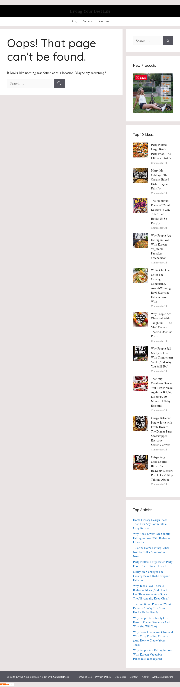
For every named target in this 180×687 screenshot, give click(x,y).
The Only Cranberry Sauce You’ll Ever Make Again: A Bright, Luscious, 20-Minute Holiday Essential (162, 392)
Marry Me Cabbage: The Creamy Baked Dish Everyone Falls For (160, 179)
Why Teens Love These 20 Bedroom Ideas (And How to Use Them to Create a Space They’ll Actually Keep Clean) (151, 592)
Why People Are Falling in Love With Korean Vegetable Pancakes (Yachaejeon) (152, 654)
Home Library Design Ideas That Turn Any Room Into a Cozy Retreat (150, 524)
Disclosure (120, 676)
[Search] (59, 83)
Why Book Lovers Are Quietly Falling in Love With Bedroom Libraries (152, 538)
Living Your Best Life (90, 11)
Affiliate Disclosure (162, 676)
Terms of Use (84, 676)
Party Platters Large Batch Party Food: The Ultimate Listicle (153, 564)
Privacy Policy (103, 676)
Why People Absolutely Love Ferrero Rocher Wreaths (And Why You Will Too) (151, 622)
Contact (134, 676)
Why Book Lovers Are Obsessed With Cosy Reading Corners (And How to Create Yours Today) (153, 638)
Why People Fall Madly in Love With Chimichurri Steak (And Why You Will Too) (162, 357)
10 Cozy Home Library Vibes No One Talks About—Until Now (151, 552)
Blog (74, 21)
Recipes (103, 21)
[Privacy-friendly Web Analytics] (7, 684)
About (145, 676)
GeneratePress (61, 676)
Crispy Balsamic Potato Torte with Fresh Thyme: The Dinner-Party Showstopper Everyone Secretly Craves (161, 431)
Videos (87, 21)
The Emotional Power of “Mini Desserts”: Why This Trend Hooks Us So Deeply (152, 608)
